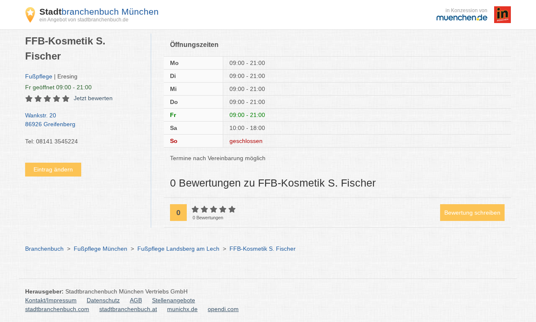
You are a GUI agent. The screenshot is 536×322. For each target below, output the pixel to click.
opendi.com (223, 309)
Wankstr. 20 (50, 119)
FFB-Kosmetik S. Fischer (262, 248)
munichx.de (182, 309)
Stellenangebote (173, 300)
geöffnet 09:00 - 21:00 (58, 87)
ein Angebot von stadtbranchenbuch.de (84, 20)
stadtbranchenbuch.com (57, 309)
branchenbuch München (99, 11)
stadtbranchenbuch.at (128, 309)
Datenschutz (103, 300)
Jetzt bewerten (93, 98)
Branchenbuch (44, 248)
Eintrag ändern (53, 169)
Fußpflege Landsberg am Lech (178, 248)
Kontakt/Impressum (51, 300)
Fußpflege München (100, 248)
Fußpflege (38, 76)
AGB (136, 300)
